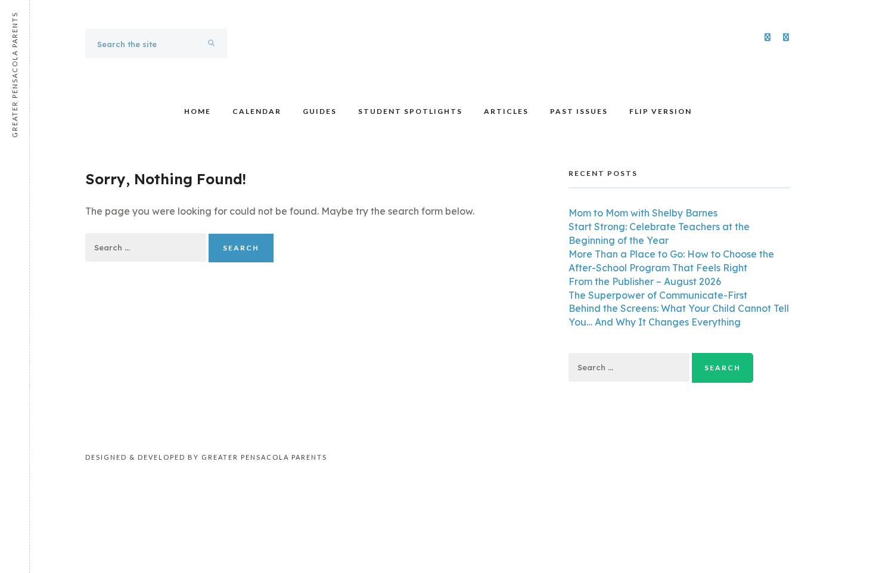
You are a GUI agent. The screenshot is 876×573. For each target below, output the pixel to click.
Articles (506, 111)
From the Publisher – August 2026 (645, 281)
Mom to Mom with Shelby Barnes (643, 213)
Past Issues (579, 111)
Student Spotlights (410, 111)
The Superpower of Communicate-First (658, 295)
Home (197, 111)
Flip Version (660, 111)
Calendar (256, 111)
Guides (320, 111)
